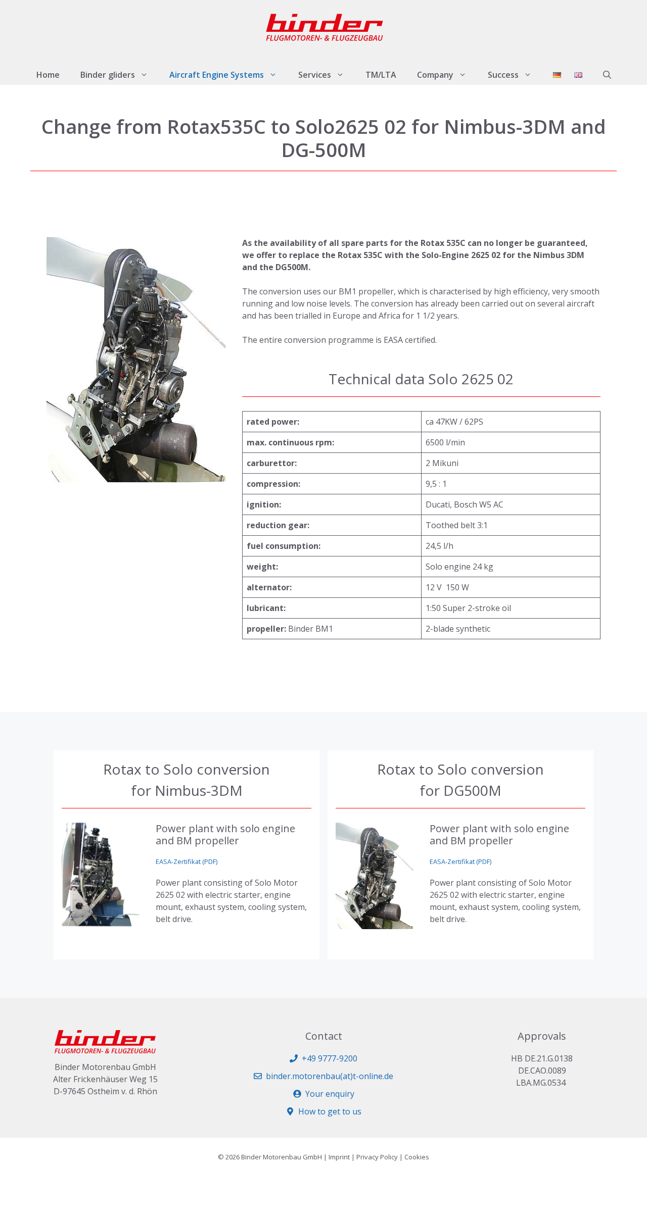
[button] (607, 74)
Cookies (416, 1156)
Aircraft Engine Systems (216, 74)
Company (435, 74)
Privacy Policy (377, 1156)
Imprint (339, 1156)
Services (314, 74)
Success (503, 74)
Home (48, 74)
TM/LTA (380, 74)
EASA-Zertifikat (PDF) (186, 861)
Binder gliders (107, 74)
